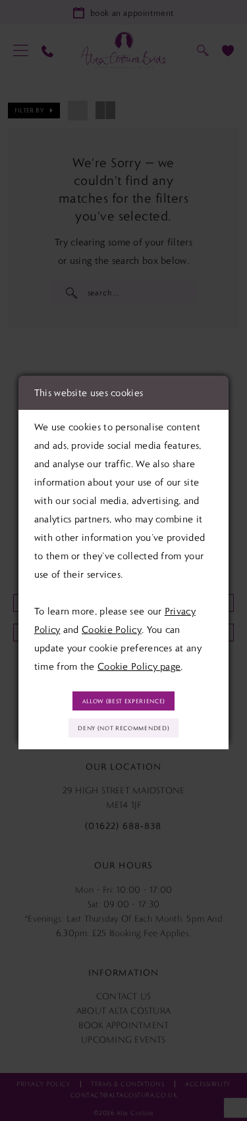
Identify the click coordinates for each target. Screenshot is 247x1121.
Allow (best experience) (123, 701)
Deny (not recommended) (123, 728)
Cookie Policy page (138, 666)
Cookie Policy (112, 629)
